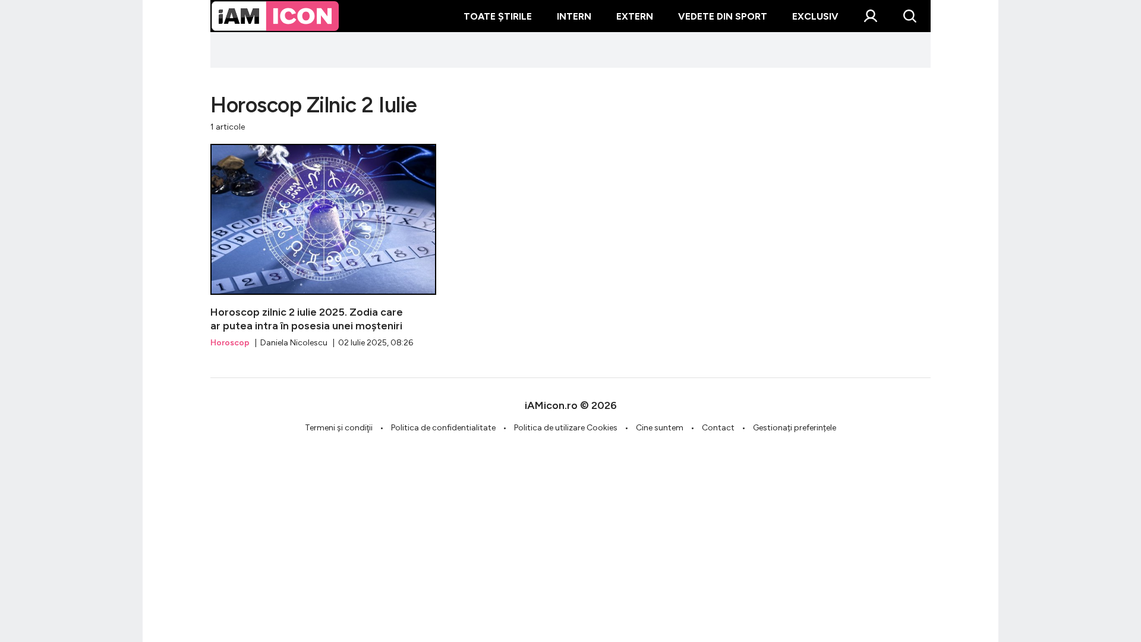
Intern (574, 16)
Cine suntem (659, 428)
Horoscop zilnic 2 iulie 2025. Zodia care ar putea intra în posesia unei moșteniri (323, 246)
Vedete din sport (722, 16)
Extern (634, 16)
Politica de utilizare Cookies (565, 428)
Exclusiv (815, 16)
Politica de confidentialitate (443, 428)
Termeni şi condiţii (339, 428)
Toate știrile (498, 16)
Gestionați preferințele (794, 428)
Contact (718, 428)
